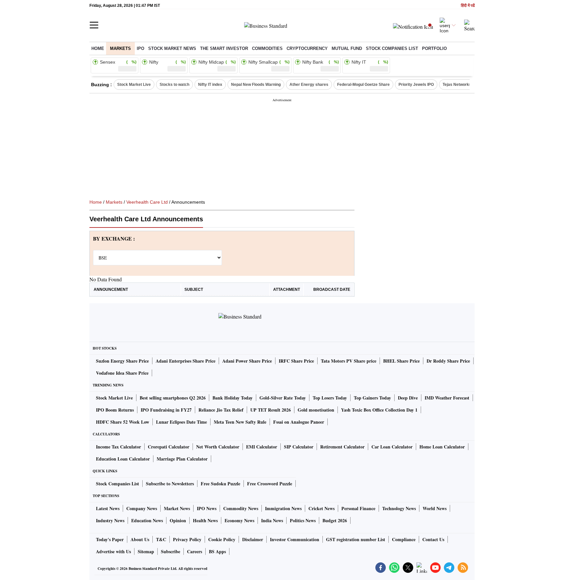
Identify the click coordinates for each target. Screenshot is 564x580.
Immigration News (283, 508)
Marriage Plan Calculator (182, 458)
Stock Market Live (134, 84)
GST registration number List (355, 539)
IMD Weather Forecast (447, 397)
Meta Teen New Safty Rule (240, 421)
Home (97, 48)
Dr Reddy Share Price (448, 360)
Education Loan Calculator (123, 458)
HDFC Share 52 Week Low (122, 421)
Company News (141, 508)
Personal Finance (358, 508)
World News (434, 508)
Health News (205, 520)
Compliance (403, 539)
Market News (177, 508)
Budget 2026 (334, 520)
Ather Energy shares (309, 84)
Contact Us (433, 539)
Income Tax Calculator (118, 446)
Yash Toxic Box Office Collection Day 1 (379, 409)
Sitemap (146, 551)
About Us (140, 539)
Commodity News (240, 508)
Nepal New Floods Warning (256, 84)
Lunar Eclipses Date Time (181, 421)
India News (272, 520)
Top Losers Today (330, 397)
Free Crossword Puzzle (269, 483)
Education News (147, 520)
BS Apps (217, 551)
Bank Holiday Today (232, 397)
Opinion (178, 520)
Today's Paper (110, 539)
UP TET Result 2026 (270, 409)
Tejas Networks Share (463, 84)
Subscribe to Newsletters (170, 483)
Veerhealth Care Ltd (147, 202)
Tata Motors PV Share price (348, 360)
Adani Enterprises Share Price (185, 360)
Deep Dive (408, 397)
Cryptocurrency (307, 48)
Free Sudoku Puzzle (220, 483)
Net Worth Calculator (217, 446)
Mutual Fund (347, 48)
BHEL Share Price (401, 360)
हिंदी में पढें (468, 5)
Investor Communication (294, 539)
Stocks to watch (174, 84)
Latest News (107, 508)
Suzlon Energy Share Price (122, 360)
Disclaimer (252, 539)
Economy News (239, 520)
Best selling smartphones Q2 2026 (173, 397)
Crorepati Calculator (168, 446)
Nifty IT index (210, 84)
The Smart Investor (224, 48)
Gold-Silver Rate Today (282, 397)
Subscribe (170, 551)
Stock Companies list (392, 48)
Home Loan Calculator (442, 446)
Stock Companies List (117, 483)
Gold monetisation (316, 409)
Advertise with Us (113, 551)
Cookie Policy (221, 539)
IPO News (206, 508)
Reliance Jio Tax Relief (220, 409)
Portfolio (434, 48)
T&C (161, 539)
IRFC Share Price (296, 360)
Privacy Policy (187, 539)
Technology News (399, 508)
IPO (140, 48)
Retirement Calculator (342, 446)
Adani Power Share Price (247, 360)
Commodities (267, 48)
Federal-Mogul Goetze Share (363, 84)
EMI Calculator (261, 446)
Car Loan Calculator (392, 446)
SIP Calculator (298, 446)
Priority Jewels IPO (416, 84)
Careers (194, 551)
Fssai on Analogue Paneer (298, 421)
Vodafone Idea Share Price (122, 372)
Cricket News (321, 508)
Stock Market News (172, 48)
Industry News (110, 520)
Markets (120, 48)
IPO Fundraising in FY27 (166, 409)
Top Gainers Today (372, 397)
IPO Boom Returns (115, 409)
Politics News (303, 520)
